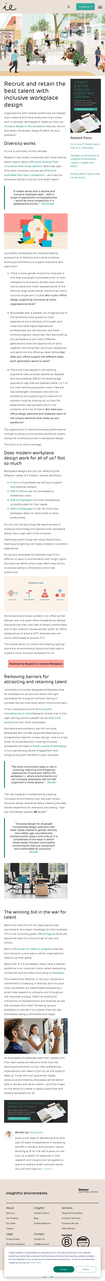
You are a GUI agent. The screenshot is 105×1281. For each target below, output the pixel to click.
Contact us (84, 6)
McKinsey (48, 203)
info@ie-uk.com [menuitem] (41, 1244)
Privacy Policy (35, 1262)
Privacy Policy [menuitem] (13, 1239)
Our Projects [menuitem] (12, 1218)
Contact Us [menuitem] (39, 1239)
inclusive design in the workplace (24, 126)
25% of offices (19, 491)
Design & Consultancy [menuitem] (72, 1213)
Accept (64, 1269)
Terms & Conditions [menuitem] (15, 1244)
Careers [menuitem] (10, 1228)
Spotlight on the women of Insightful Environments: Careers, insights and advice (84, 161)
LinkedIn (47, 1168)
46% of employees (21, 508)
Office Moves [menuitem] (68, 1228)
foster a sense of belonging (49, 746)
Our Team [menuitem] (10, 1223)
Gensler (51, 782)
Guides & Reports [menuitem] (42, 1223)
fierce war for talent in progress (32, 948)
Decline (86, 1269)
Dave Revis (36, 1132)
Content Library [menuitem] (41, 1213)
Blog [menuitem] (36, 1218)
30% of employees (21, 500)
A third (14, 482)
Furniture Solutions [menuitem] (71, 1218)
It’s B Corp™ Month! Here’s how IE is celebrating (85, 146)
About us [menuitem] (10, 1213)
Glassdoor (58, 972)
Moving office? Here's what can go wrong (85, 176)
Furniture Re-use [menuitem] (70, 1223)
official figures (46, 933)
